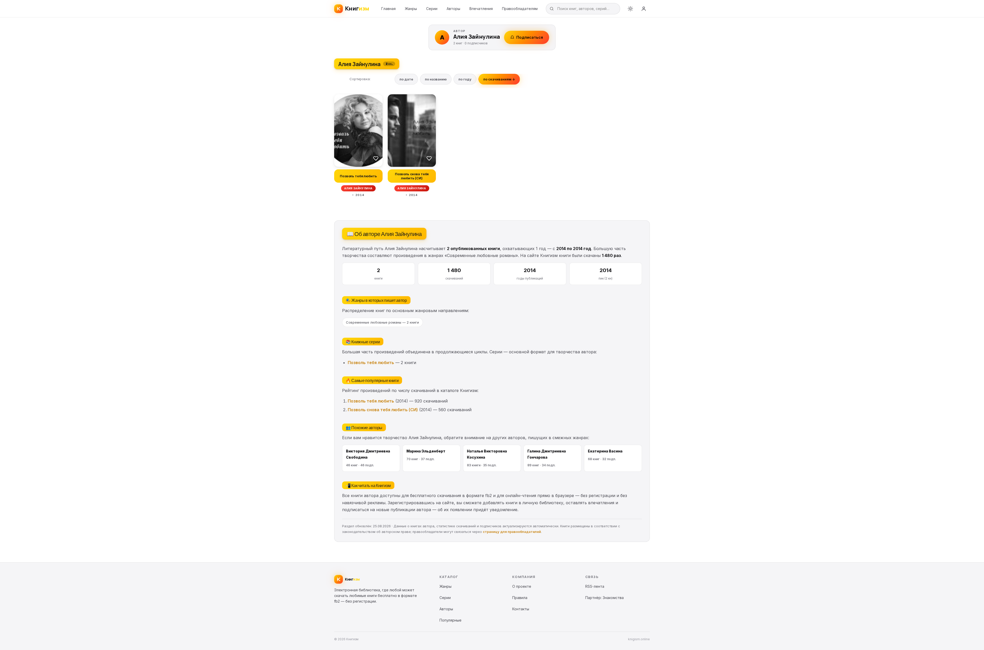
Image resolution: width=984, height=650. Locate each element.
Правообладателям (520, 8)
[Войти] (644, 9)
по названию (436, 79)
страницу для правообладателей (512, 532)
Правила (519, 597)
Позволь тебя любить (371, 362)
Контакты (520, 609)
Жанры (411, 8)
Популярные (450, 620)
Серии (431, 8)
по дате (406, 79)
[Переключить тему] (630, 9)
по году (464, 79)
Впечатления (481, 8)
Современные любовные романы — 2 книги (382, 322)
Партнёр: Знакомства (604, 597)
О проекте (521, 586)
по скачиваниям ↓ (499, 79)
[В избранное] (376, 158)
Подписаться (529, 37)
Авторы (453, 8)
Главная (388, 8)
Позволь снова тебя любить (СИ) (383, 409)
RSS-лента (594, 586)
